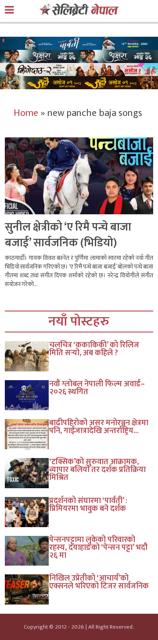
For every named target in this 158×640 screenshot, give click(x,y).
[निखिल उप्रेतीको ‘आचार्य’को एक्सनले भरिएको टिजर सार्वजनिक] (27, 589)
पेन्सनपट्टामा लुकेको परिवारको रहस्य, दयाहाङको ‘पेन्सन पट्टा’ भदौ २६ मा (98, 548)
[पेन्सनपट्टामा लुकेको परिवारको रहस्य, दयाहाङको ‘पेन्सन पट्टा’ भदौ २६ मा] (27, 551)
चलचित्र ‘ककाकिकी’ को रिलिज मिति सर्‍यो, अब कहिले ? (94, 349)
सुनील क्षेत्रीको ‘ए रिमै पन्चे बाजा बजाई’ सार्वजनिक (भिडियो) (68, 235)
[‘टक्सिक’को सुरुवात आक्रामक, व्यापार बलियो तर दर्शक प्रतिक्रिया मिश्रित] (27, 473)
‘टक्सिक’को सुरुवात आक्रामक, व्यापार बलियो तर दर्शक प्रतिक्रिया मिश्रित (97, 470)
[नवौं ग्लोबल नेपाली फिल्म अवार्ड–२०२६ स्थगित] (27, 395)
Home (26, 113)
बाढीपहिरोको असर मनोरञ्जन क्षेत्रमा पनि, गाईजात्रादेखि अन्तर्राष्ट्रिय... (98, 427)
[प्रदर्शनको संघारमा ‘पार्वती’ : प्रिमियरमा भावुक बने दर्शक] (27, 512)
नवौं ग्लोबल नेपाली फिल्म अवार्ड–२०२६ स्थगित (97, 388)
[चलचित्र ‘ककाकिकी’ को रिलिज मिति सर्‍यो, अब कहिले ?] (27, 356)
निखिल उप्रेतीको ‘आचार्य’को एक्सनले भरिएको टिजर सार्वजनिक (99, 582)
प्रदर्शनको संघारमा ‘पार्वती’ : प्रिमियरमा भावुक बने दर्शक (88, 505)
